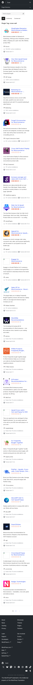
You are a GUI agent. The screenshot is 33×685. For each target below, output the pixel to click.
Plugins (19, 625)
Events (19, 636)
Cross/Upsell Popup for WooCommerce (18, 554)
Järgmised (19, 611)
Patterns (19, 628)
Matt (4, 650)
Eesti (6, 663)
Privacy (4, 628)
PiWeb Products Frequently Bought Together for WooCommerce (17, 350)
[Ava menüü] (30, 2)
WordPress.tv (6, 642)
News (3, 623)
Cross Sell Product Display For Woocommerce (20, 149)
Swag (19, 642)
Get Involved (21, 633)
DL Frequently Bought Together (17, 441)
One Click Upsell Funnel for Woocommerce (19, 60)
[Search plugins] (23, 13)
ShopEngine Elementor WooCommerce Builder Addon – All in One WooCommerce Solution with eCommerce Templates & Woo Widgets (20, 29)
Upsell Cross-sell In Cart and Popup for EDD (19, 411)
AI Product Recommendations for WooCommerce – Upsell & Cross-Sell (20, 380)
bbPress (5, 653)
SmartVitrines (16, 524)
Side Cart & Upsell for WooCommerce (17, 206)
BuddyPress (6, 656)
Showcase (20, 620)
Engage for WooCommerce (16, 260)
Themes (19, 623)
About (3, 620)
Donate (20, 639)
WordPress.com (7, 647)
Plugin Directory (6, 7)
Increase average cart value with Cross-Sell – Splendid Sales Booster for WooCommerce (20, 178)
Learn (3, 633)
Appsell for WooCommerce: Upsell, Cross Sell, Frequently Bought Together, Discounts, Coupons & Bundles (19, 232)
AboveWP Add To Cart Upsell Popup (17, 499)
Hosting (4, 625)
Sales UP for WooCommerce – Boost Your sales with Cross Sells (20, 288)
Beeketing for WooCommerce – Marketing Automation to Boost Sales (19, 91)
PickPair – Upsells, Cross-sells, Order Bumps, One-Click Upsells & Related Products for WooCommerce (20, 470)
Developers (5, 639)
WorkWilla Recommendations (17, 319)
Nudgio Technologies (18, 581)
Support (4, 636)
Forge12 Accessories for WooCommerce (18, 121)
